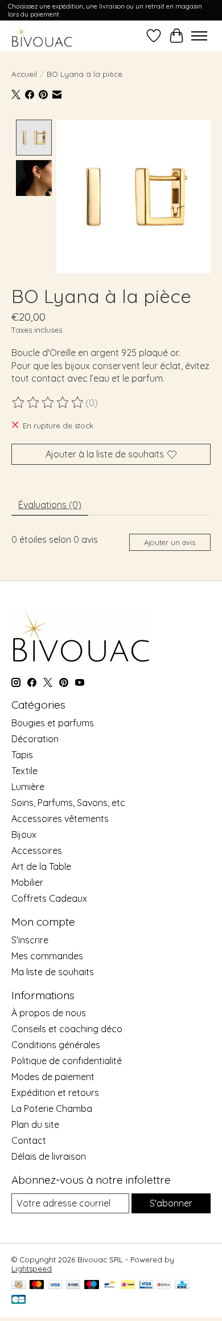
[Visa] (55, 1285)
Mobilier (27, 882)
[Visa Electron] (146, 1285)
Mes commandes (47, 956)
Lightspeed (31, 1268)
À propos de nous (48, 1013)
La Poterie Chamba (51, 1108)
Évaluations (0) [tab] (49, 504)
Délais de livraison (48, 1156)
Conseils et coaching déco (66, 1028)
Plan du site (35, 1124)
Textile (24, 770)
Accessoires (36, 850)
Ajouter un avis (169, 542)
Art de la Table (41, 866)
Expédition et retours (55, 1092)
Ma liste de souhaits (52, 972)
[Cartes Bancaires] (18, 1300)
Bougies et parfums (52, 723)
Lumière (27, 786)
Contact (28, 1140)
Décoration (35, 739)
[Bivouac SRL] (42, 35)
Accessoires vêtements (60, 818)
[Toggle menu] (199, 35)
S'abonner (171, 1203)
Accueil (24, 74)
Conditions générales (55, 1044)
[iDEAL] (128, 1285)
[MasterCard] (37, 1285)
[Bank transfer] (73, 1285)
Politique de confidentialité (66, 1060)
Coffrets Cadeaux (49, 898)
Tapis (22, 754)
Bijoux (23, 834)
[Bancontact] (109, 1285)
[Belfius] (164, 1285)
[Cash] (18, 1285)
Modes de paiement (52, 1076)
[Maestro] (91, 1285)
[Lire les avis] (48, 403)
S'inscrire (29, 940)
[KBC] (182, 1285)
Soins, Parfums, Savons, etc (68, 802)
